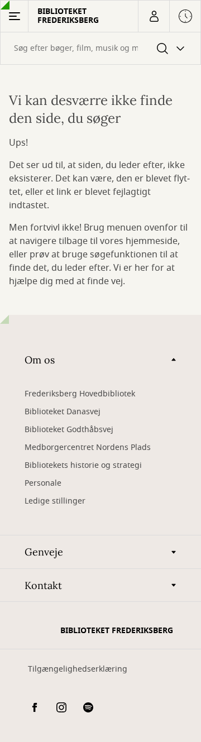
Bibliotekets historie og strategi (83, 465)
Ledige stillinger (55, 501)
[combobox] (100, 48)
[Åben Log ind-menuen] (153, 16)
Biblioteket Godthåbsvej (69, 429)
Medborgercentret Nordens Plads (88, 447)
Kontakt (43, 585)
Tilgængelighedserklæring (77, 669)
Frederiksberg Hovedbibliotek (80, 394)
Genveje (44, 551)
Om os (40, 359)
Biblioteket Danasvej (62, 412)
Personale (43, 483)
